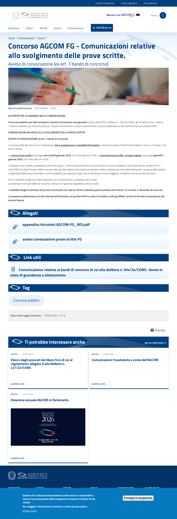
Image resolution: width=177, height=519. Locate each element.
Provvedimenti (150, 3)
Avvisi (41, 38)
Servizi (94, 488)
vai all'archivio (154, 343)
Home (11, 38)
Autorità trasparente (104, 3)
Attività (67, 488)
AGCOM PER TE (152, 488)
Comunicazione (26, 38)
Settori (40, 488)
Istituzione (14, 488)
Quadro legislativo (129, 3)
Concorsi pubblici (26, 300)
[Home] (30, 15)
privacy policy (30, 511)
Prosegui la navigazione (138, 498)
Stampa (159, 330)
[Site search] (163, 15)
